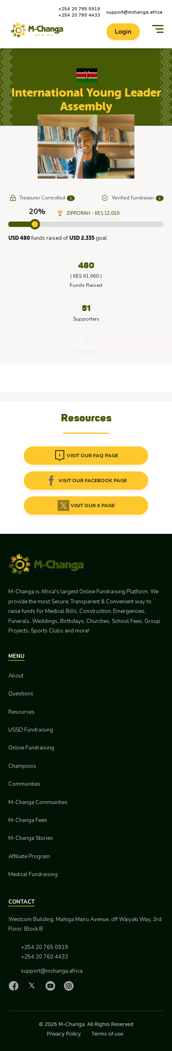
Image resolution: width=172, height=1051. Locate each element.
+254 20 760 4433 (79, 15)
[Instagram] (70, 986)
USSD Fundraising (30, 730)
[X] (34, 985)
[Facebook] (15, 986)
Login (123, 31)
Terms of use (107, 1034)
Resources (21, 712)
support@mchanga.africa (134, 12)
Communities (24, 784)
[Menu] (158, 29)
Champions (22, 766)
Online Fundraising (31, 748)
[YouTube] (52, 986)
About (15, 676)
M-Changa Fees (27, 820)
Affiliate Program (29, 856)
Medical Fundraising (33, 874)
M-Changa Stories (30, 838)
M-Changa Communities (38, 802)
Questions (20, 693)
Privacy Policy (64, 1034)
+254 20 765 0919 (79, 9)
